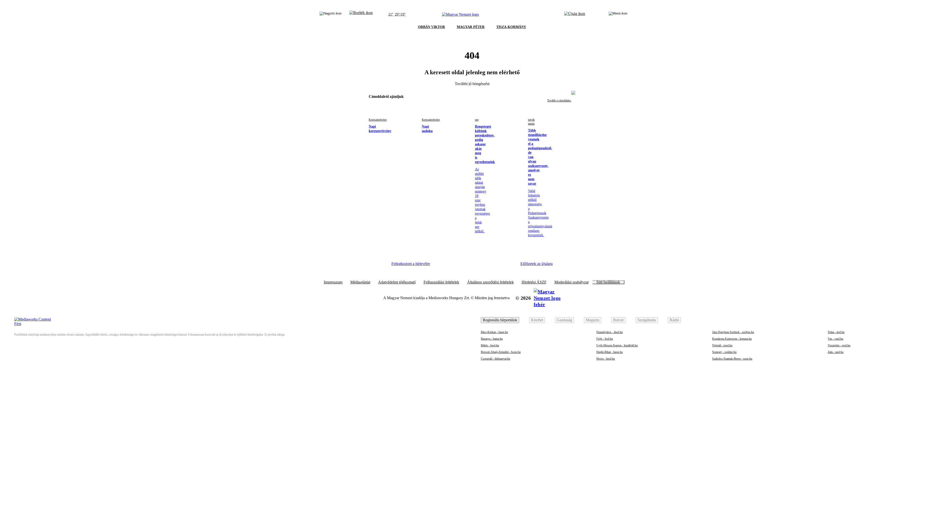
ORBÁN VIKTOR (431, 27)
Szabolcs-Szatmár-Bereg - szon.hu (732, 358)
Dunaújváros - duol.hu (609, 332)
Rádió (674, 320)
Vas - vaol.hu (835, 338)
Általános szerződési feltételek (490, 282)
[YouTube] (495, 265)
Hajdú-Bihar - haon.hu (609, 352)
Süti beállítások (608, 282)
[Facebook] (441, 265)
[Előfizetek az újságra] (574, 14)
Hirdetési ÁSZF (534, 282)
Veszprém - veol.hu (839, 345)
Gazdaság (564, 320)
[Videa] (482, 265)
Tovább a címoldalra (559, 100)
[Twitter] (468, 265)
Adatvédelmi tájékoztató (397, 282)
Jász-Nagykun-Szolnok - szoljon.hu (733, 332)
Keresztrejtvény (378, 119)
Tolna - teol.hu (836, 332)
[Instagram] (455, 265)
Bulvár (618, 320)
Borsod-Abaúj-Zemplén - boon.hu (501, 352)
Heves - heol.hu (605, 358)
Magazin (592, 320)
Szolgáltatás (646, 320)
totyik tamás (531, 121)
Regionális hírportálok (500, 320)
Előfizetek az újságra (536, 264)
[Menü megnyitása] (618, 14)
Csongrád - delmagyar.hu (495, 358)
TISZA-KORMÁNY (511, 27)
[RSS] (509, 265)
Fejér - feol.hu (604, 338)
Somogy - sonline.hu (724, 352)
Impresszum (333, 282)
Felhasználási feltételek (441, 282)
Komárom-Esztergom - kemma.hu (732, 338)
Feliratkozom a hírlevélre (410, 264)
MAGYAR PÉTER (471, 27)
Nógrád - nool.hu (722, 345)
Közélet (537, 320)
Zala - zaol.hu (835, 352)
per (477, 119)
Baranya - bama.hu (492, 338)
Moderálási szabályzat (571, 282)
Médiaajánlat (360, 282)
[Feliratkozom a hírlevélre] (361, 14)
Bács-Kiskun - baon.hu (494, 332)
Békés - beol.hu (490, 345)
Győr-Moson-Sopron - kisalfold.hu (617, 345)
